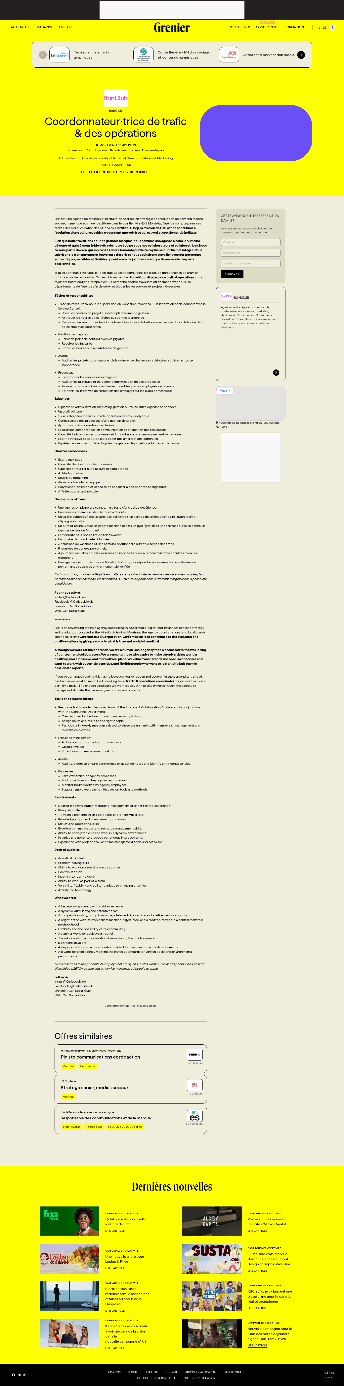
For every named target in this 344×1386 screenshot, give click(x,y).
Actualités (20, 27)
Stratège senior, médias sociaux (95, 1087)
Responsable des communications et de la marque (106, 1118)
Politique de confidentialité (156, 1378)
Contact (171, 1372)
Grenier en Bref (233, 1372)
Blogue (133, 1372)
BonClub (241, 297)
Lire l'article (115, 1230)
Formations (295, 27)
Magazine (44, 27)
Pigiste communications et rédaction (100, 1057)
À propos (114, 1372)
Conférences (267, 27)
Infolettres (239, 27)
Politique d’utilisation (199, 1378)
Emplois (65, 27)
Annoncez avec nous (200, 1372)
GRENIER (329, 1373)
